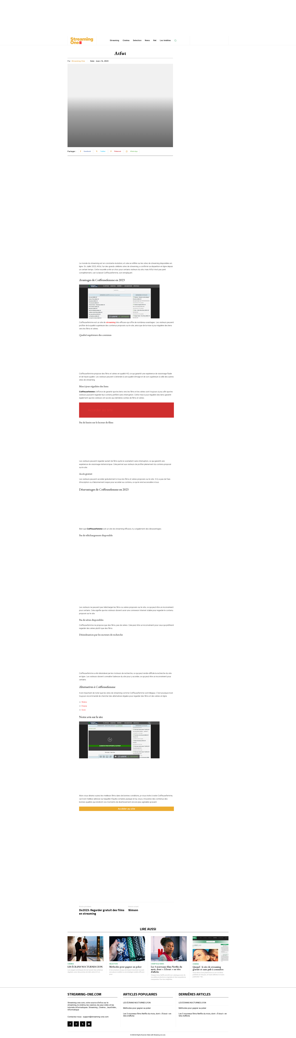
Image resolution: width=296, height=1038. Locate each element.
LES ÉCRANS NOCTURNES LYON (85, 966)
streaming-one (78, 61)
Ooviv (84, 710)
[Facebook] (70, 1023)
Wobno (84, 702)
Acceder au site (100, 410)
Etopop (84, 706)
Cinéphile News (157, 964)
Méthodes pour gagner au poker (125, 966)
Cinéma (71, 964)
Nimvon (133, 910)
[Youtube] (88, 1023)
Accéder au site (126, 808)
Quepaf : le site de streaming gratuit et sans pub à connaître (208, 968)
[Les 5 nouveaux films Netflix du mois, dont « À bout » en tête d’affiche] (169, 948)
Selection (113, 964)
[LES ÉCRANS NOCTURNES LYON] (85, 948)
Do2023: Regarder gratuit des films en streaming (101, 911)
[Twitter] (82, 1023)
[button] (175, 40)
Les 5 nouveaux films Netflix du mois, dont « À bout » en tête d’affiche (166, 969)
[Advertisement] (148, 16)
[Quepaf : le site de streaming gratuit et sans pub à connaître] (211, 948)
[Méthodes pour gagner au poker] (127, 948)
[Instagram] (76, 1023)
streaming (111, 322)
